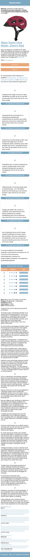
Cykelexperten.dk (22, 77)
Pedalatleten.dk (11, 79)
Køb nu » (15, 69)
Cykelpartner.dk (11, 77)
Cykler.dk (3, 79)
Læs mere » (15, 64)
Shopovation (15, 3)
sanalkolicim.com (6, 506)
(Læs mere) (20, 57)
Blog (10, 554)
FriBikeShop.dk (23, 79)
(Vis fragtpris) (9, 60)
